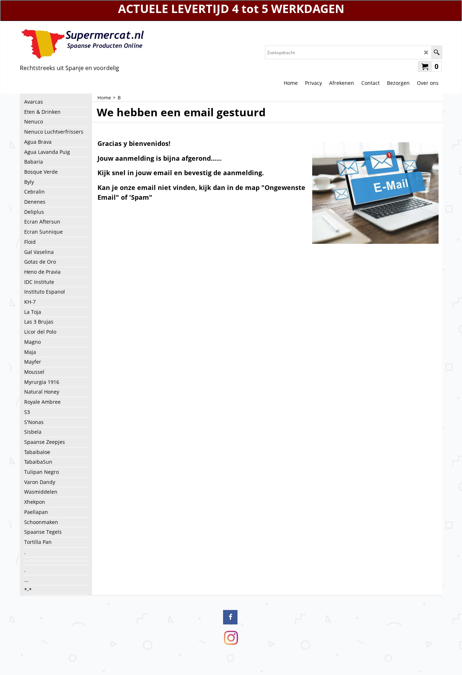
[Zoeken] (436, 52)
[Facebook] (230, 617)
